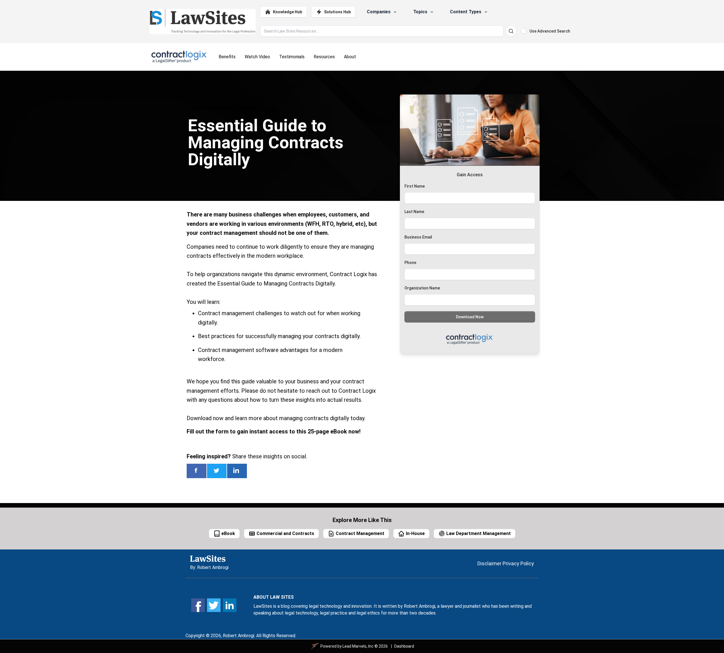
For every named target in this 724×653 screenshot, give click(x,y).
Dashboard (404, 646)
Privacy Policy (518, 563)
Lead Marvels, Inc (358, 646)
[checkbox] (523, 31)
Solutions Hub (337, 12)
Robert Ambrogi (213, 567)
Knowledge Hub (287, 12)
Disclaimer (489, 563)
